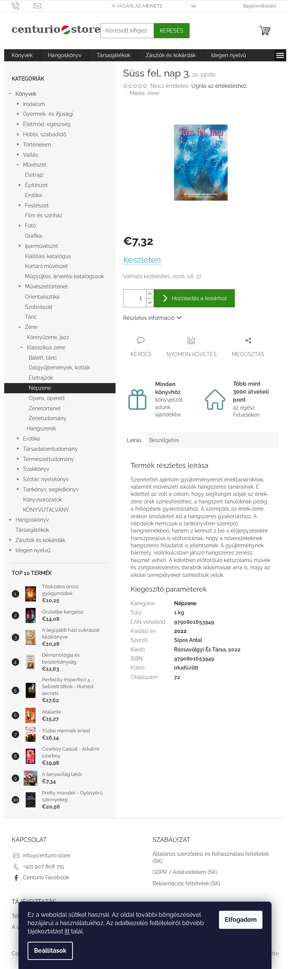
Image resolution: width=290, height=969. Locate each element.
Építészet (36, 185)
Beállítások (50, 950)
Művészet (34, 165)
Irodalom (34, 104)
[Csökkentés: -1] (150, 302)
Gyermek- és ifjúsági (48, 114)
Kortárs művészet (46, 266)
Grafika (33, 236)
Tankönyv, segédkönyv (51, 489)
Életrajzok (41, 378)
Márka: (144, 93)
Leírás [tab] (134, 440)
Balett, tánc (43, 358)
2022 (180, 631)
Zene (31, 327)
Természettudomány (48, 459)
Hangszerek (41, 428)
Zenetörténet (45, 408)
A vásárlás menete (137, 6)
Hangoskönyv (32, 520)
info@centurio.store (46, 855)
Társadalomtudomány (50, 449)
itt (67, 931)
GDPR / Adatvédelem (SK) (185, 872)
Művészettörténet (46, 287)
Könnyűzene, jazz (48, 337)
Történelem (37, 145)
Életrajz (34, 175)
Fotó (30, 226)
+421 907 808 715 (43, 866)
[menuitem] (22, 55)
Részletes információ (148, 318)
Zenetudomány (47, 418)
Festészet (37, 206)
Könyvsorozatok (42, 500)
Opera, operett (47, 398)
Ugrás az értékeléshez (219, 86)
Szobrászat (38, 307)
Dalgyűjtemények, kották (59, 368)
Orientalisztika (42, 297)
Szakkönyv (36, 469)
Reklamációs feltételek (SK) (186, 883)
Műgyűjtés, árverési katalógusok (64, 276)
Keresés (172, 31)
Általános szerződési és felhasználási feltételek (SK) (211, 857)
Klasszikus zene (46, 347)
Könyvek (25, 94)
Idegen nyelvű (32, 550)
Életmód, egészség (47, 124)
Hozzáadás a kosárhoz (199, 298)
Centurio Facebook (46, 877)
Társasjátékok (32, 530)
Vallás (30, 155)
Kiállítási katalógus (48, 256)
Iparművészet (41, 246)
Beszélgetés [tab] (164, 440)
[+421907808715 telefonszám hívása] (23, 5)
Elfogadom (241, 919)
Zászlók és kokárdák (40, 540)
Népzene (40, 388)
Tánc (31, 317)
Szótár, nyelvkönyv (46, 479)
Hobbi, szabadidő (44, 134)
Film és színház (43, 215)
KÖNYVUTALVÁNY (46, 510)
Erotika (33, 195)
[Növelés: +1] (150, 294)
